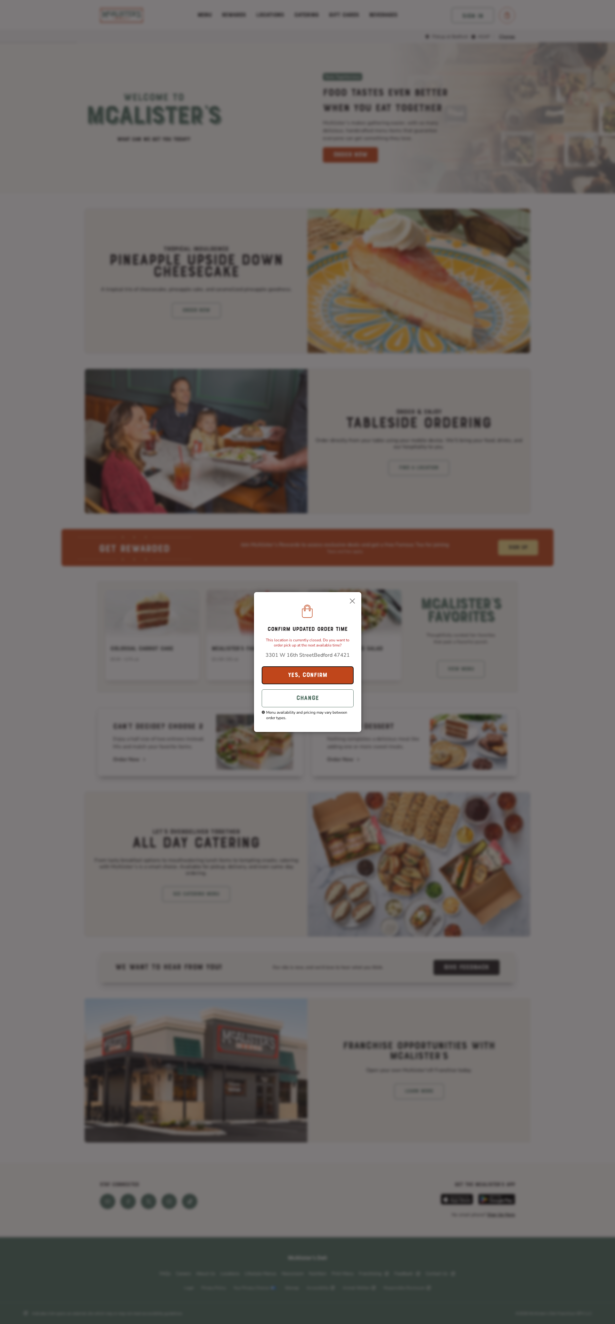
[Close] (352, 601)
